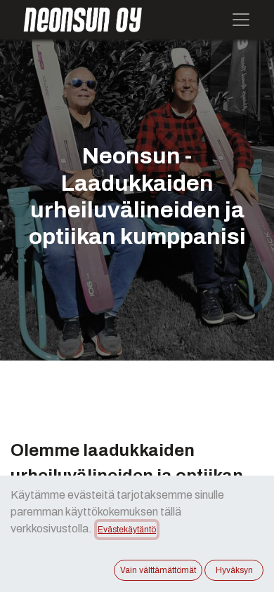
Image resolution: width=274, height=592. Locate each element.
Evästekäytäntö (127, 529)
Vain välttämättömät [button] (158, 570)
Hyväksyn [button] (234, 570)
